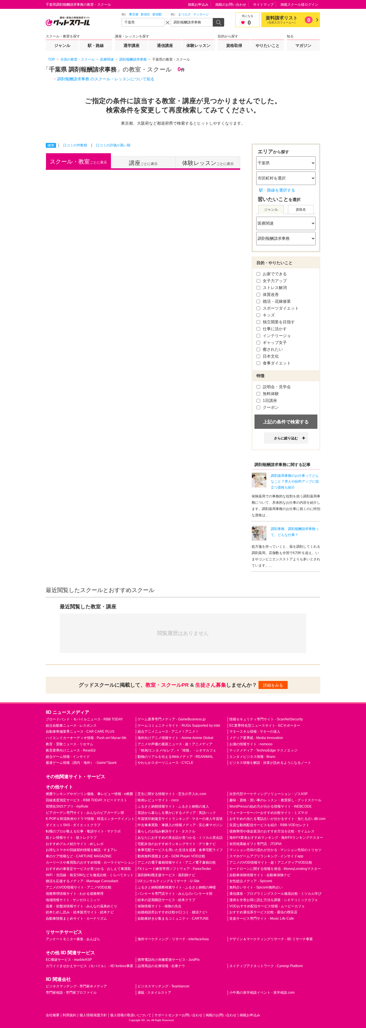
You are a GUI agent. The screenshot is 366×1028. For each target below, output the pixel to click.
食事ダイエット (276, 363)
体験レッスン (198, 45)
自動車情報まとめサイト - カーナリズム (76, 919)
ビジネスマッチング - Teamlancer (164, 986)
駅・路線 (96, 45)
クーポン (270, 407)
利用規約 (69, 1015)
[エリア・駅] (143, 22)
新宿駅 (157, 14)
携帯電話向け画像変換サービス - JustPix (169, 960)
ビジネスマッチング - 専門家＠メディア (76, 986)
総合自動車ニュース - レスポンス (71, 726)
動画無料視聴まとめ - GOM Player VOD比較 (171, 856)
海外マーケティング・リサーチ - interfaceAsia (173, 939)
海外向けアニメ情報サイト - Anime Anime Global (175, 738)
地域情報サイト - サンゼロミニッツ (73, 900)
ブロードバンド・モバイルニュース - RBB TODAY (84, 719)
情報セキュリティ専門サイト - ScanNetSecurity (266, 719)
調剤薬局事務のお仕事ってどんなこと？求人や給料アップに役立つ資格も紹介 (295, 482)
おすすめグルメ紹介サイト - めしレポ (75, 844)
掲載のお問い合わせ (230, 5)
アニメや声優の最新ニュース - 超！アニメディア (175, 744)
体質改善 (270, 294)
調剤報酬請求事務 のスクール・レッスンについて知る (105, 79)
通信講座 (165, 45)
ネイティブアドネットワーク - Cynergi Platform (266, 966)
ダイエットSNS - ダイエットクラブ (73, 825)
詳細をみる (273, 685)
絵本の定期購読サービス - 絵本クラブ (166, 900)
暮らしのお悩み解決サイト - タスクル (166, 831)
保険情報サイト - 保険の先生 (160, 906)
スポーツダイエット (280, 308)
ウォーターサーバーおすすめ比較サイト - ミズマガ (268, 813)
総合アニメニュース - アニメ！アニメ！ (168, 732)
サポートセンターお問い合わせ (178, 1015)
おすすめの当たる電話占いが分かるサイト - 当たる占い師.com (277, 819)
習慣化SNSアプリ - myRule (67, 806)
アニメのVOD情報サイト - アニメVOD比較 (79, 887)
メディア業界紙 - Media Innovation (256, 738)
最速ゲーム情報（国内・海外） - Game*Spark (81, 763)
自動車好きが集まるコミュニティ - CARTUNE (173, 919)
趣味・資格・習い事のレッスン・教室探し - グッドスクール (275, 800)
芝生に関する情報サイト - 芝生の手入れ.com (172, 794)
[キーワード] (192, 22)
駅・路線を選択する (277, 190)
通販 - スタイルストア (154, 993)
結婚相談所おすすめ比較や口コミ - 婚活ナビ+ (173, 912)
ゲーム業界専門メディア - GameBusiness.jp (172, 719)
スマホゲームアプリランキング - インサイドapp (266, 856)
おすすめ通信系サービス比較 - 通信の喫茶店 (263, 912)
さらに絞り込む (286, 438)
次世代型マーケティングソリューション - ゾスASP (268, 794)
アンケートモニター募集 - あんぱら (73, 939)
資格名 (301, 210)
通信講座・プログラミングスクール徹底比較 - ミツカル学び (275, 894)
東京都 (133, 14)
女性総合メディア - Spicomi (250, 881)
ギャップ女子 (274, 342)
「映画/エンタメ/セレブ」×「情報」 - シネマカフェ (177, 750)
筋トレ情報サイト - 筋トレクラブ (71, 838)
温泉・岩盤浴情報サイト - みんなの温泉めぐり (81, 906)
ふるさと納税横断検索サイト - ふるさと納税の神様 (177, 887)
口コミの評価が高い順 (113, 145)
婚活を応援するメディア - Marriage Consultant (82, 881)
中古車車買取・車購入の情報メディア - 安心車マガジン (180, 825)
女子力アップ (274, 280)
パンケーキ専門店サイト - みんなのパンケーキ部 (175, 894)
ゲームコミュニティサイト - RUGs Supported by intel (179, 726)
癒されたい (272, 349)
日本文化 (270, 356)
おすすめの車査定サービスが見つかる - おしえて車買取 (88, 869)
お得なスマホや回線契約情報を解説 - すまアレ (81, 850)
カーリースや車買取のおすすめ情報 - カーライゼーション (90, 862)
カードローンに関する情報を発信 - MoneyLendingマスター (275, 869)
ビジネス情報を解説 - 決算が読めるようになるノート (270, 763)
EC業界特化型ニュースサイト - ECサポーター (264, 726)
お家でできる (274, 274)
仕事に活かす (274, 328)
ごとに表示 (78, 161)
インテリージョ (276, 335)
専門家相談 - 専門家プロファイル (71, 993)
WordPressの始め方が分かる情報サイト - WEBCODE (270, 806)
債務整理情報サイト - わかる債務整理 (75, 894)
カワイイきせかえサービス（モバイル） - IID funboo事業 (89, 966)
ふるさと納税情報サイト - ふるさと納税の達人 (173, 806)
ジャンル (62, 45)
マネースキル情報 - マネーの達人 (254, 732)
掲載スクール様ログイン (299, 5)
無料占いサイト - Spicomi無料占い (256, 887)
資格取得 (234, 45)
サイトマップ (263, 5)
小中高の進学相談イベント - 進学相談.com (262, 993)
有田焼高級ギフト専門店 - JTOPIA (255, 844)
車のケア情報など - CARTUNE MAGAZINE (79, 856)
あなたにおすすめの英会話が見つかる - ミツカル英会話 (180, 838)
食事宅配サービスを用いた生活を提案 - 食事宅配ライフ (180, 850)
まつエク (184, 14)
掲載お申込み (198, 5)
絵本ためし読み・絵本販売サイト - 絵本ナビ (80, 912)
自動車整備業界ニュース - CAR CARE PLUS (80, 732)
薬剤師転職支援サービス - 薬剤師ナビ (166, 875)
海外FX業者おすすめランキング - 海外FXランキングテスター (276, 838)
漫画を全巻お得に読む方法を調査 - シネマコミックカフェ (273, 900)
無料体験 (270, 393)
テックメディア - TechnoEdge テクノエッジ (263, 750)
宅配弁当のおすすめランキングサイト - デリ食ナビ (177, 844)
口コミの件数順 (75, 145)
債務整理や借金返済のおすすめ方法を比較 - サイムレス (272, 831)
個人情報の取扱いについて (130, 1015)
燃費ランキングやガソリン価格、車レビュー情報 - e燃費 (89, 794)
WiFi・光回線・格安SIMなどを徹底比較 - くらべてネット (90, 875)
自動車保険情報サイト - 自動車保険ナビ (260, 875)
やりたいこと (268, 45)
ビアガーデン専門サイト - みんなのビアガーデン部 (85, 813)
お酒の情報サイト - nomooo (250, 744)
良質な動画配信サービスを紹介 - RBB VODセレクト (269, 825)
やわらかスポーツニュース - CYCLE (165, 763)
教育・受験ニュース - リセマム (69, 744)
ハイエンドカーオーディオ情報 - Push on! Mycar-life (86, 738)
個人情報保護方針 (93, 1015)
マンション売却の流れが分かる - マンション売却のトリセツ (275, 850)
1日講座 (269, 400)
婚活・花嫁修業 (276, 301)
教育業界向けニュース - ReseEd (71, 750)
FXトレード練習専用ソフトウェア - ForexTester (174, 869)
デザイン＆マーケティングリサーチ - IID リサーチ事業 (271, 939)
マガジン (303, 45)
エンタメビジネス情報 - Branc (252, 757)
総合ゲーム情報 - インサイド (68, 757)
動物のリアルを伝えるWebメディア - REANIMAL (175, 757)
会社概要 (52, 1015)
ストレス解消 (274, 287)
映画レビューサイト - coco (158, 800)
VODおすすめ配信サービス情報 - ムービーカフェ (267, 906)
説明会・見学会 (276, 386)
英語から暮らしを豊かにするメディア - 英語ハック (177, 813)
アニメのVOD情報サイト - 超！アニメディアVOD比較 (270, 862)
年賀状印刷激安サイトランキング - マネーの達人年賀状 (180, 819)
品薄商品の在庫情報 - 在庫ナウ (161, 966)
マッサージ (201, 14)
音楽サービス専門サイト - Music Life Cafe (261, 919)
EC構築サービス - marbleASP (69, 960)
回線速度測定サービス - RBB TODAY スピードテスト (86, 800)
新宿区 (145, 14)
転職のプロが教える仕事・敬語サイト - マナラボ (83, 831)
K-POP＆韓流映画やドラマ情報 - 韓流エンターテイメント (90, 819)
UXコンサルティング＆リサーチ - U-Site (169, 881)
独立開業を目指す (278, 322)
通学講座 (132, 45)
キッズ (268, 315)
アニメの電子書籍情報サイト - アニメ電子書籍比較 (177, 862)
